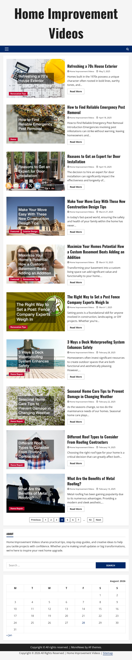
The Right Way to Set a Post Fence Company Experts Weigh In (93, 299)
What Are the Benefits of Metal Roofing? (91, 481)
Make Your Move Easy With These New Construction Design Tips (96, 204)
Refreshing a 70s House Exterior (35, 78)
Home (13, 139)
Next (98, 519)
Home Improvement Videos (66, 22)
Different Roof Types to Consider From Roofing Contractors (92, 439)
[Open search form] (127, 49)
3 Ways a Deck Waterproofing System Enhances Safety (96, 344)
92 (90, 519)
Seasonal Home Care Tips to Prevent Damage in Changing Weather (95, 393)
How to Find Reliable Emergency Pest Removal (35, 124)
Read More (77, 92)
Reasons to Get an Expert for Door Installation (35, 171)
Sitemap (108, 653)
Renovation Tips (18, 93)
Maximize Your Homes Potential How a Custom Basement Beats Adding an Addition (95, 251)
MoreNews (77, 647)
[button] (6, 49)
